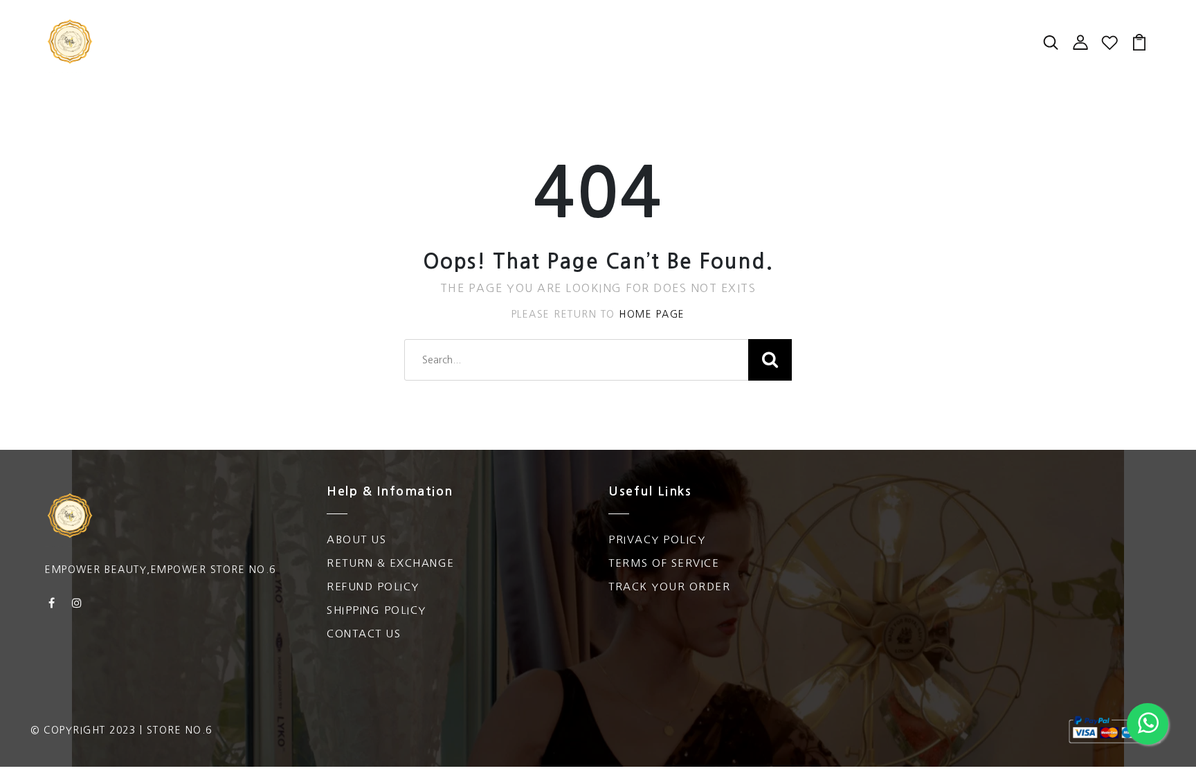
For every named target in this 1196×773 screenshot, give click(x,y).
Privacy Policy (656, 539)
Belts (699, 55)
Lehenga (819, 27)
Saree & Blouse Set (334, 27)
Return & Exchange (391, 563)
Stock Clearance (529, 55)
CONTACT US (364, 633)
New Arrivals (210, 27)
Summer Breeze (635, 27)
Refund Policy (373, 586)
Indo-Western (409, 55)
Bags (553, 27)
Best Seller (739, 27)
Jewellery (634, 55)
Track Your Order (669, 586)
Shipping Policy (376, 610)
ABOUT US (356, 539)
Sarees (434, 27)
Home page (652, 314)
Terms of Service (663, 563)
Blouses (497, 27)
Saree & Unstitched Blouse (257, 55)
